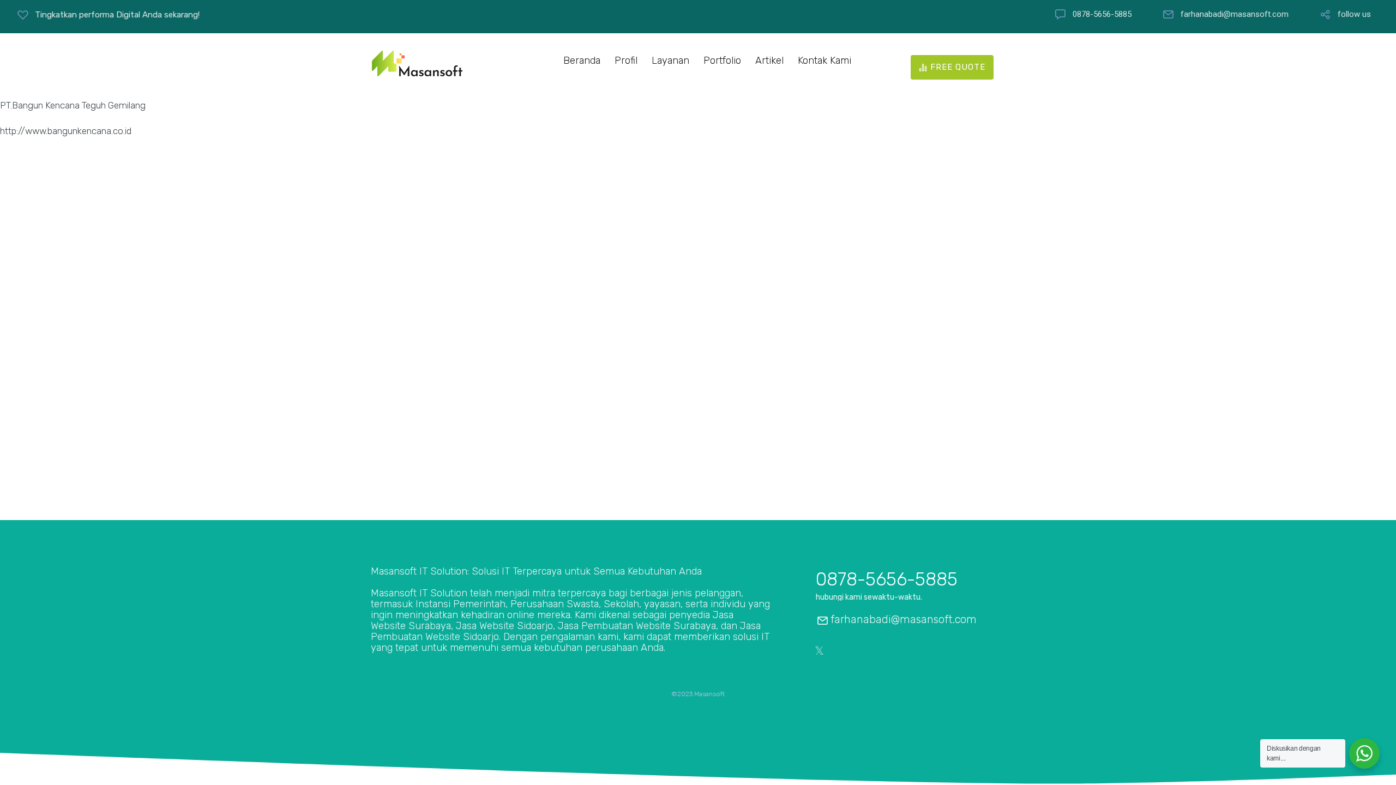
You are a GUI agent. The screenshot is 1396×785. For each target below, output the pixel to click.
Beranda (581, 61)
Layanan (670, 61)
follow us (1354, 14)
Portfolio (722, 61)
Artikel (769, 61)
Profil (626, 61)
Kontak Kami (824, 61)
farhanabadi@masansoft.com (1235, 14)
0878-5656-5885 (1102, 14)
